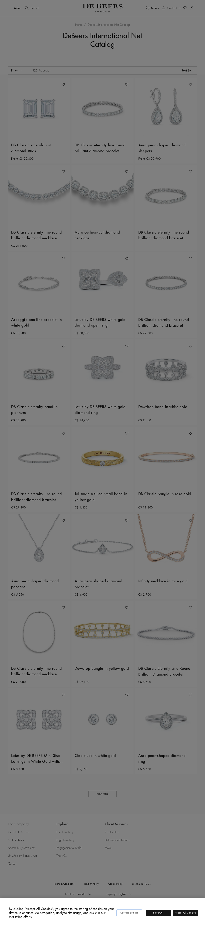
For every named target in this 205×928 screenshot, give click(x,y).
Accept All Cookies (185, 913)
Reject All (158, 913)
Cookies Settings (129, 913)
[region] (102, 913)
